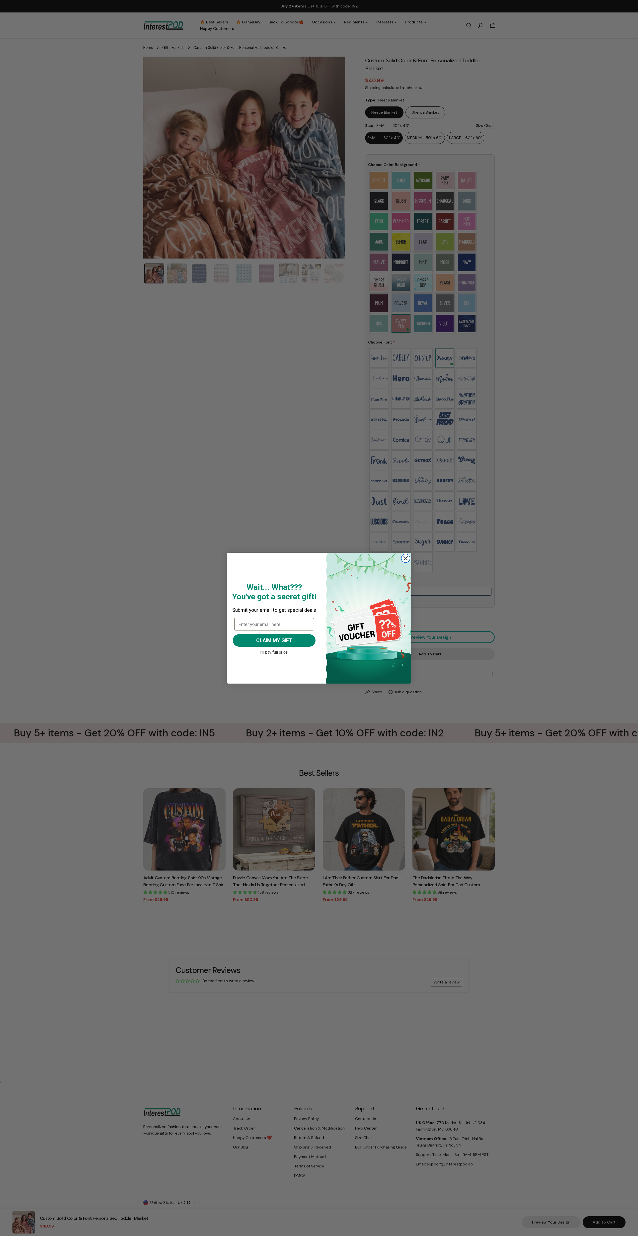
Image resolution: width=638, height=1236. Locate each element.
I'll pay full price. (274, 651)
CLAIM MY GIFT (274, 640)
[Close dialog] (405, 558)
